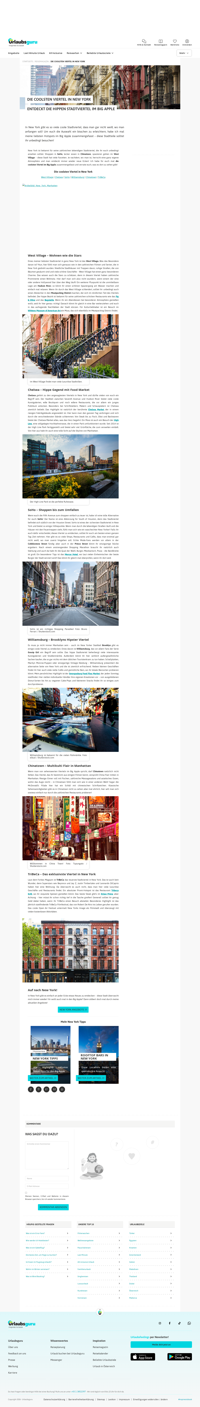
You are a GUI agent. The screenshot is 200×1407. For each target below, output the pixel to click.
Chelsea (59, 177)
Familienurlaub (84, 1269)
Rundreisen (82, 1291)
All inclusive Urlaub (86, 1262)
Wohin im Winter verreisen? (37, 1269)
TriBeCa (101, 177)
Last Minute (83, 1255)
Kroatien (133, 1248)
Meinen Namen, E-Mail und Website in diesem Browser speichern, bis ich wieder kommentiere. (47, 1197)
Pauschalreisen (84, 1248)
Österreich (133, 1291)
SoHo (67, 177)
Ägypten (132, 1240)
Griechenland (135, 1255)
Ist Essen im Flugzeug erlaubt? (39, 1262)
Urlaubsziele (137, 1224)
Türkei (132, 1233)
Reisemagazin (42, 61)
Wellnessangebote (85, 1240)
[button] (161, 1344)
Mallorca (133, 1298)
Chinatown (91, 177)
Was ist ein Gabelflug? (35, 1248)
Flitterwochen (83, 1233)
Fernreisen (82, 1298)
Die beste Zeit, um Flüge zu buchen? (41, 1255)
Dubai (131, 1284)
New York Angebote (72, 1009)
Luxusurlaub (83, 1284)
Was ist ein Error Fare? (35, 1233)
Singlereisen (83, 1276)
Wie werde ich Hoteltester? (37, 1240)
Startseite (27, 61)
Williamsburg (77, 177)
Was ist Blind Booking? (35, 1276)
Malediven (133, 1269)
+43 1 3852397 (78, 1391)
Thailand (133, 1276)
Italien (132, 1262)
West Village (47, 177)
